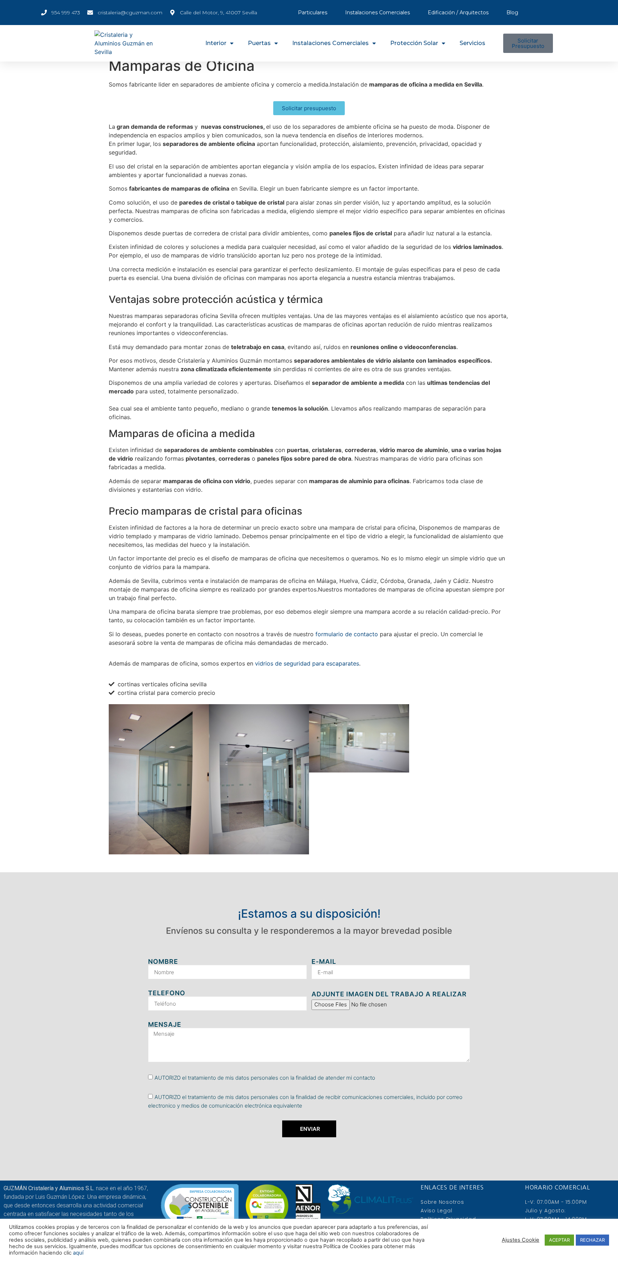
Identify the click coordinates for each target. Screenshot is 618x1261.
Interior (215, 43)
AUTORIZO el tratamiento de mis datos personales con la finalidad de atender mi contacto (264, 1078)
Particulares (312, 12)
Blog (512, 12)
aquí (78, 1253)
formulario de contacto (346, 634)
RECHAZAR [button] (592, 1240)
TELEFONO (166, 993)
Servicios (472, 43)
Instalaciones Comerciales (377, 12)
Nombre (163, 961)
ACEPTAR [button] (559, 1240)
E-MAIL (324, 961)
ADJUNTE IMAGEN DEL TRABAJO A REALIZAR (389, 994)
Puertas (259, 43)
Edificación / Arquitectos (458, 12)
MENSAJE (164, 1024)
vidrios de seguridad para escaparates (307, 663)
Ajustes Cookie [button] (520, 1240)
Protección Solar (414, 43)
